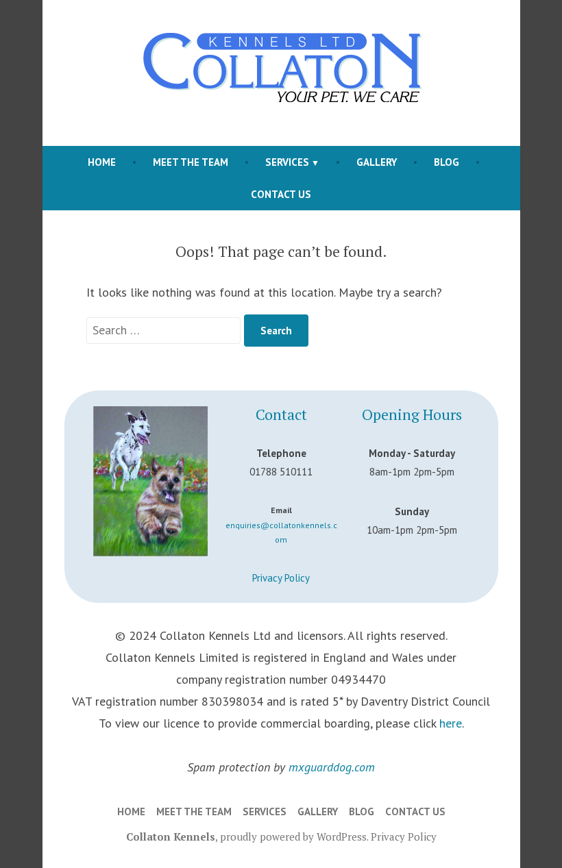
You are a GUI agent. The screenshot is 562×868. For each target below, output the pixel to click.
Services (287, 162)
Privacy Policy (281, 577)
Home (102, 162)
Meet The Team (190, 162)
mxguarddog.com (332, 767)
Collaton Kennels (170, 836)
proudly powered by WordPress (293, 836)
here (450, 723)
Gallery (376, 162)
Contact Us (281, 194)
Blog (446, 162)
